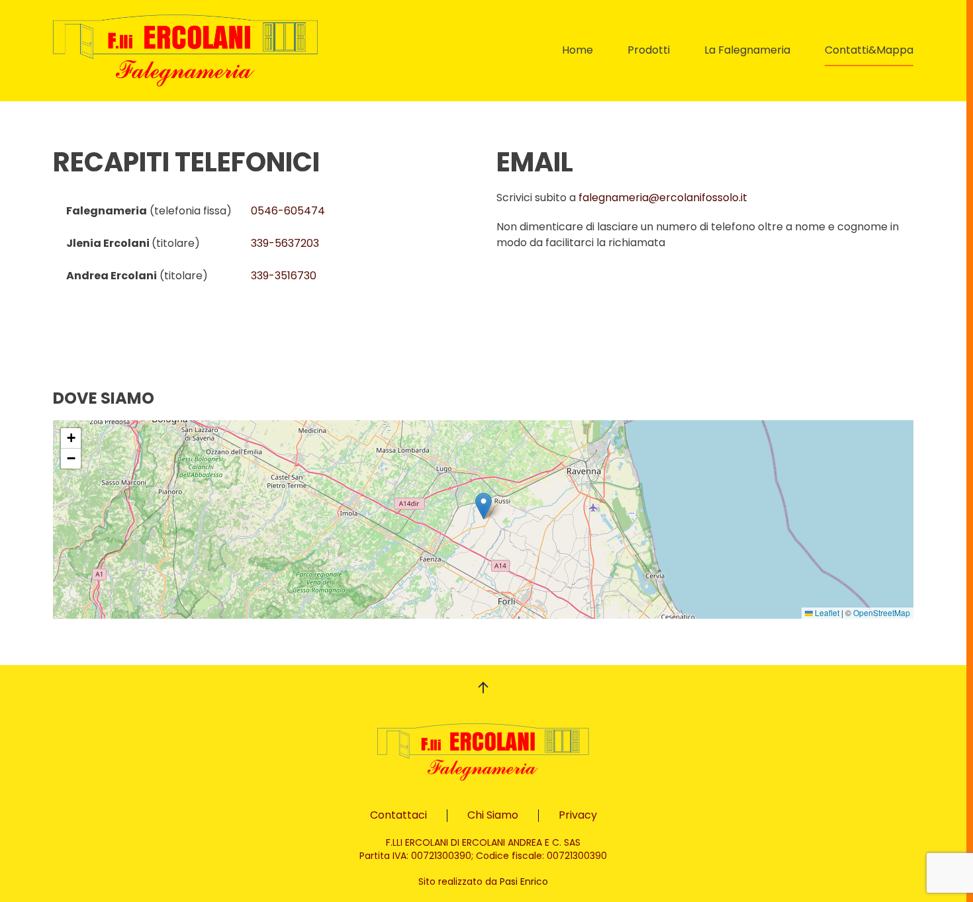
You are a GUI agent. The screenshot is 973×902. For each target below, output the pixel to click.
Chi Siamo (492, 815)
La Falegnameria (747, 50)
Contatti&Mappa (869, 50)
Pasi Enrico (524, 881)
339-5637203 (285, 243)
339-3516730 (283, 275)
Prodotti (648, 50)
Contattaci (398, 815)
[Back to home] (185, 51)
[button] (483, 505)
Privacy (578, 815)
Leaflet (826, 612)
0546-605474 (288, 210)
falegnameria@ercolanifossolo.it (663, 197)
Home (577, 50)
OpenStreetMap (881, 612)
